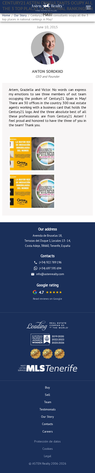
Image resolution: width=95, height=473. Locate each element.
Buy (47, 387)
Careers (47, 431)
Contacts (47, 424)
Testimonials (47, 409)
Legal (47, 456)
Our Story (47, 417)
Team (47, 402)
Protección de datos (47, 441)
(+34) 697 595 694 (50, 268)
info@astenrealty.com (50, 274)
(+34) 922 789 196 (50, 262)
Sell (47, 395)
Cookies (47, 449)
